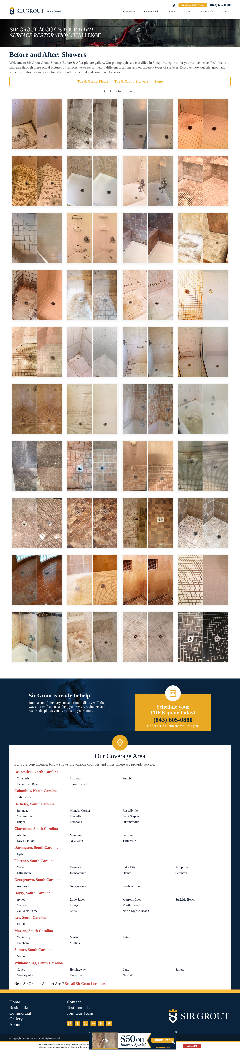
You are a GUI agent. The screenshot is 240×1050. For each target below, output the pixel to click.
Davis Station (25, 841)
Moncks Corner (80, 810)
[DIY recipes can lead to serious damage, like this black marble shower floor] (203, 637)
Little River (77, 899)
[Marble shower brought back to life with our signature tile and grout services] (37, 637)
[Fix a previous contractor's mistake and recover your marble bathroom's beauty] (147, 409)
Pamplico (181, 867)
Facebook (77, 1023)
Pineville (75, 816)
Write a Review (173, 5)
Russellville (130, 810)
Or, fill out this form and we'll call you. (173, 726)
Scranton (181, 873)
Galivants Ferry (27, 911)
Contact (226, 11)
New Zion (76, 841)
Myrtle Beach (131, 905)
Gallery (171, 11)
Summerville (130, 822)
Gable (21, 956)
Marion (74, 937)
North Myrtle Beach (135, 911)
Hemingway (78, 969)
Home (14, 1002)
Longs (74, 905)
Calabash (23, 778)
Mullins (75, 943)
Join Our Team (80, 1013)
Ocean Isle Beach (28, 784)
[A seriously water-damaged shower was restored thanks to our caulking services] (147, 580)
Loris (73, 911)
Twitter (85, 1023)
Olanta (126, 873)
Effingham (24, 873)
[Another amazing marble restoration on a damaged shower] (92, 637)
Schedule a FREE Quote (192, 5)
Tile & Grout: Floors (92, 81)
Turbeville (129, 841)
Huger (21, 822)
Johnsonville (78, 873)
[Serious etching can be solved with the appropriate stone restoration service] (92, 523)
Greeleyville (25, 975)
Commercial (151, 11)
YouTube (93, 1023)
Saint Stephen (131, 816)
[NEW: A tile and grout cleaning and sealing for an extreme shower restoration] (203, 124)
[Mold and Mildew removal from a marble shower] (203, 523)
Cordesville (24, 816)
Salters (179, 969)
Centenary (23, 937)
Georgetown (78, 886)
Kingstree (76, 975)
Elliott (21, 924)
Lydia (20, 854)
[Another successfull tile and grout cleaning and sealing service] (147, 466)
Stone (158, 81)
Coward (22, 867)
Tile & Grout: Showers (131, 81)
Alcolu (21, 835)
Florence (75, 867)
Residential (129, 11)
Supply (127, 778)
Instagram (69, 1023)
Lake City (129, 867)
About (187, 11)
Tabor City (24, 797)
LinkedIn (101, 1023)
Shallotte (75, 778)
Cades (21, 969)
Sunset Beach (79, 784)
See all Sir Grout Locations (85, 983)
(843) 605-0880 (220, 5)
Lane (125, 969)
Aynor (21, 899)
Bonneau (22, 810)
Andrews (23, 886)
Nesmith (128, 975)
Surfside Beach (185, 899)
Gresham (23, 943)
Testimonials (206, 11)
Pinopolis (76, 822)
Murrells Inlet (131, 899)
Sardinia (127, 835)
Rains (126, 937)
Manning (76, 835)
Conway (22, 905)
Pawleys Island (132, 886)
